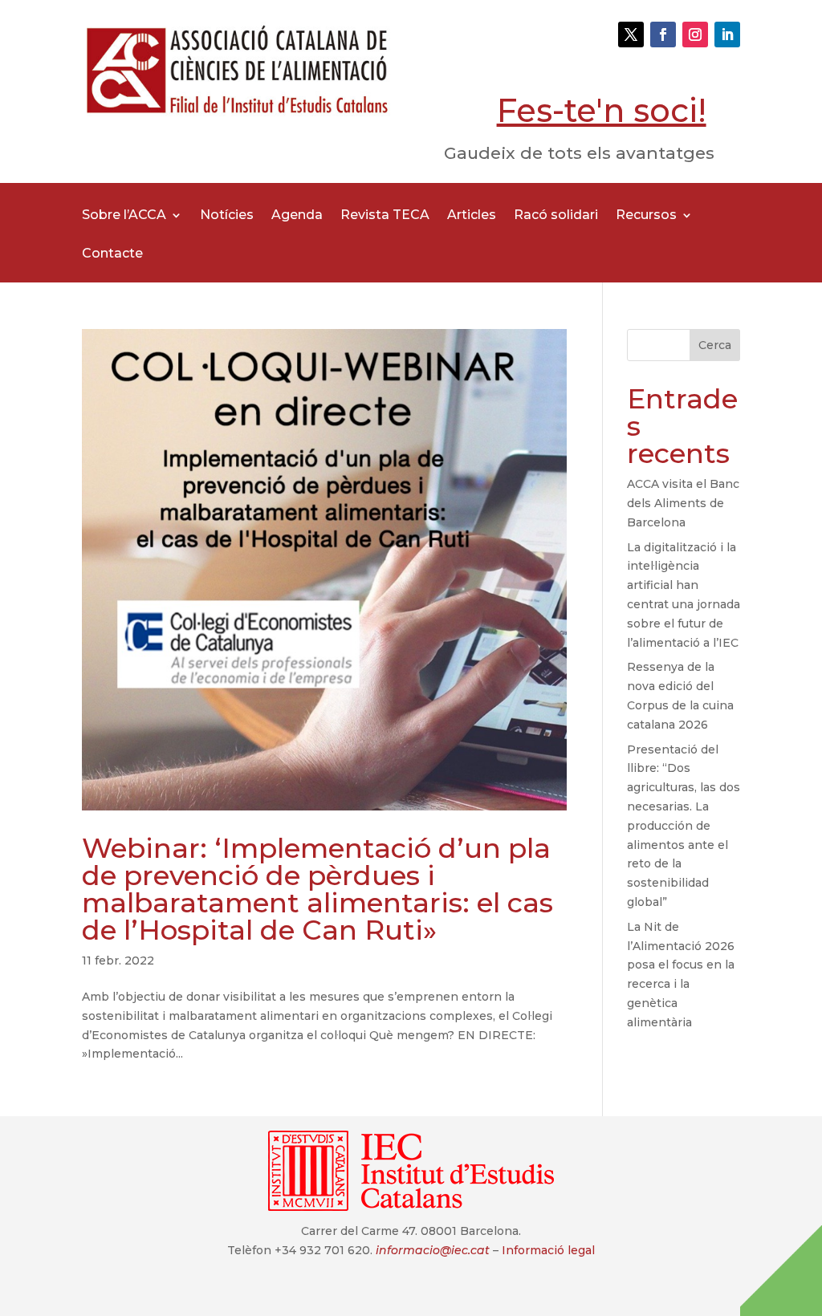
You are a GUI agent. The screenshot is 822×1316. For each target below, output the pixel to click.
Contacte (112, 254)
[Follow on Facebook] (663, 34)
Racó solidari (556, 215)
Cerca (714, 345)
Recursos (646, 215)
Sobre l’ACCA (124, 215)
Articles (471, 215)
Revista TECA (384, 215)
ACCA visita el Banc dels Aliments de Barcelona (683, 503)
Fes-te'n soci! (601, 110)
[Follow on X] (631, 34)
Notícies (227, 215)
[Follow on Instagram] (695, 34)
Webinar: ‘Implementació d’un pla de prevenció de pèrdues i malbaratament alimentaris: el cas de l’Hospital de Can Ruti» (317, 889)
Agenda (297, 215)
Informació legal (548, 1250)
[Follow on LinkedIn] (727, 34)
